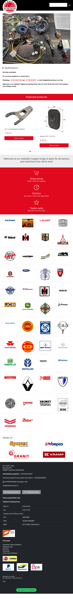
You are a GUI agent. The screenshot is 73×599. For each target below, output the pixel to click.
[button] (69, 5)
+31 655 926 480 (16, 80)
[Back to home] (10, 7)
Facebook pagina (33, 492)
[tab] (27, 151)
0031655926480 (10, 482)
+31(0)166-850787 (26, 474)
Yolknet (13, 576)
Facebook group (13, 492)
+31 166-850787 (30, 80)
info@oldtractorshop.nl (50, 80)
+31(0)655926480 (39, 478)
